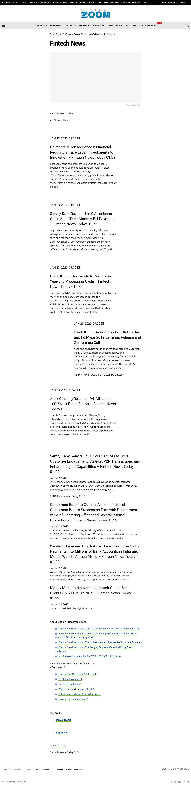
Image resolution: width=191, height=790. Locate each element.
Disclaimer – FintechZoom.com (69, 769)
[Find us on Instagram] (188, 782)
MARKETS (39, 25)
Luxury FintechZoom (86, 2)
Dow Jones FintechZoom (49, 2)
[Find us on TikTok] (184, 782)
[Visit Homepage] (95, 13)
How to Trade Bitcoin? (70, 684)
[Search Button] (188, 25)
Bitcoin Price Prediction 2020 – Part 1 (78, 674)
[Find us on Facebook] (171, 782)
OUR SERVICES (149, 25)
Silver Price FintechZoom (141, 2)
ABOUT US (130, 25)
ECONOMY (98, 25)
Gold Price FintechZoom (68, 2)
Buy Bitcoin (62, 732)
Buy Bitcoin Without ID (70, 679)
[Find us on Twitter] (175, 782)
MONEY (83, 25)
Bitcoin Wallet (63, 720)
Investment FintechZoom (105, 2)
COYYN (62, 745)
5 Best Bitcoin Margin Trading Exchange (79, 694)
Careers (28, 769)
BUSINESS (55, 25)
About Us (6, 769)
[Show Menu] (3, 26)
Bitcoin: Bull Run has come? (73, 699)
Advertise (17, 769)
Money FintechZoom (122, 2)
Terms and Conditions (44, 769)
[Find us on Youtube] (179, 782)
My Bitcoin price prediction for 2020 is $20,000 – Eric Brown (89, 656)
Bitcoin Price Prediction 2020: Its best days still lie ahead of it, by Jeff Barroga (99, 642)
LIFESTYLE (114, 25)
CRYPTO (69, 25)
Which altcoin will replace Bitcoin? (76, 689)
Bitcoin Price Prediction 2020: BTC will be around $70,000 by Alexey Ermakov (98, 628)
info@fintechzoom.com (176, 3)
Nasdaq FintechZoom (30, 2)
